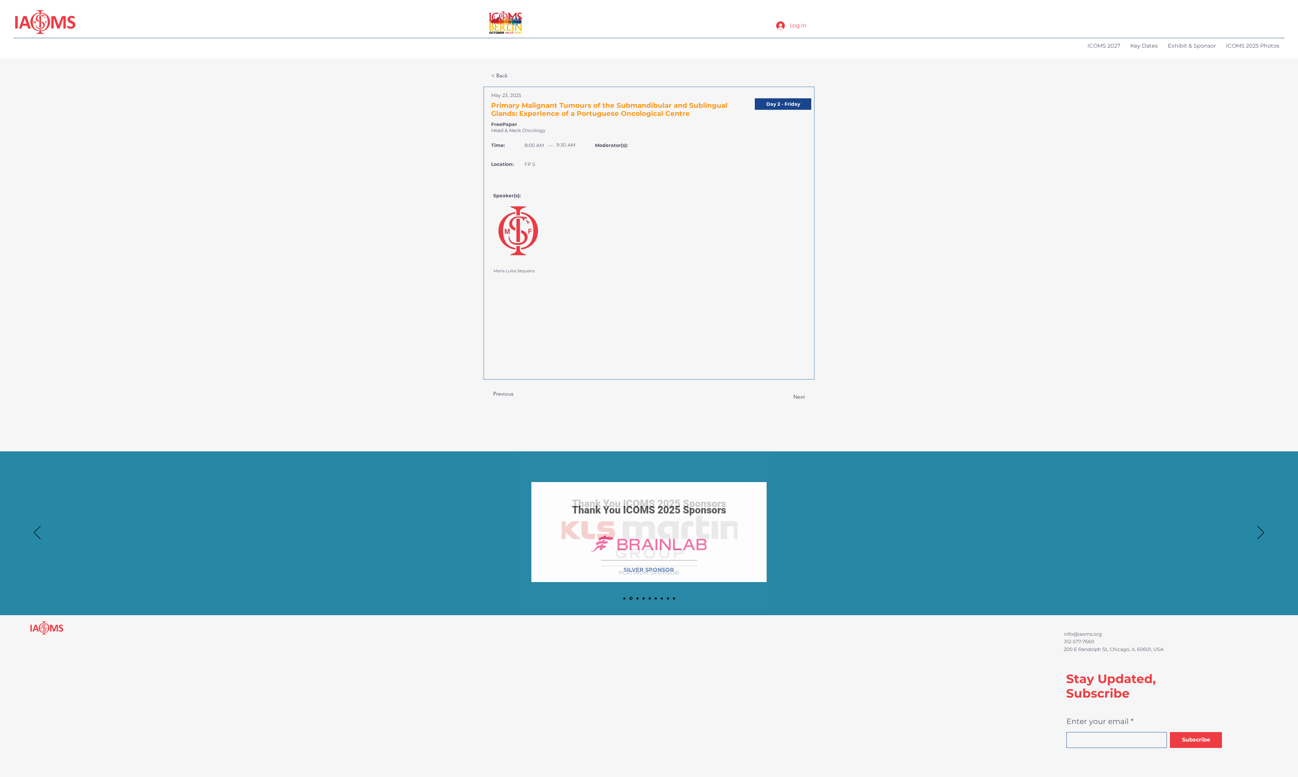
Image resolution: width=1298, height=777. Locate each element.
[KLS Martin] (624, 598)
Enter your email (1097, 721)
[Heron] (656, 598)
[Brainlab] (630, 598)
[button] (783, 104)
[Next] (1260, 533)
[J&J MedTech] (637, 598)
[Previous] (37, 533)
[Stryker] (650, 598)
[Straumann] (668, 598)
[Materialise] (662, 598)
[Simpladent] (674, 598)
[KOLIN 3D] (644, 598)
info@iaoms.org (1083, 634)
